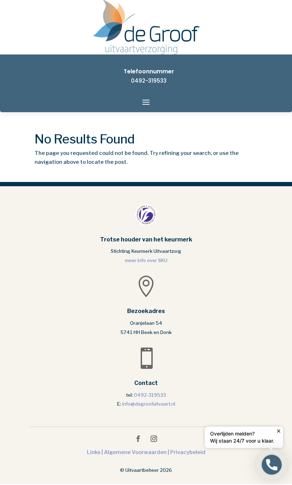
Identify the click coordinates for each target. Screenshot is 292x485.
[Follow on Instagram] (153, 438)
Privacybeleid (187, 452)
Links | (95, 452)
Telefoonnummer (149, 71)
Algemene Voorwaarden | (137, 452)
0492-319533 (149, 80)
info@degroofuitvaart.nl (148, 404)
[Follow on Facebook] (138, 438)
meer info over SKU (146, 260)
